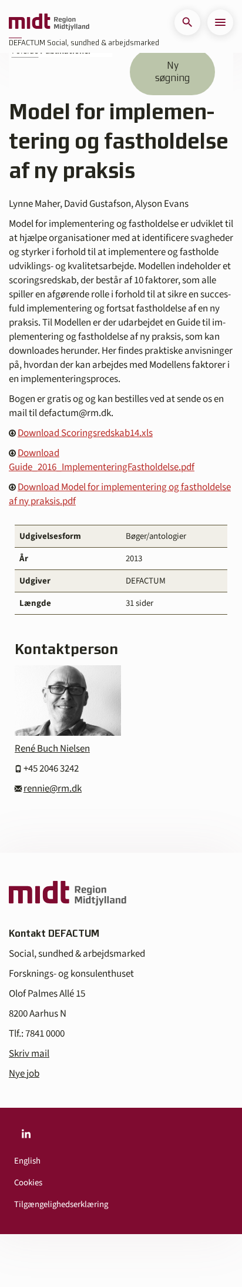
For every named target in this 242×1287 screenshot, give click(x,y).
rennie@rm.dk (52, 789)
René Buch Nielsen (52, 749)
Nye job (24, 1074)
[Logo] (49, 22)
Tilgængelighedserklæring (61, 1204)
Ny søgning (172, 71)
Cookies (28, 1183)
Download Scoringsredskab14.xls (85, 433)
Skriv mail (29, 1054)
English (27, 1161)
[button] (187, 22)
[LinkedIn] (26, 1133)
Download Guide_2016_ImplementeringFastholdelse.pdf (101, 460)
